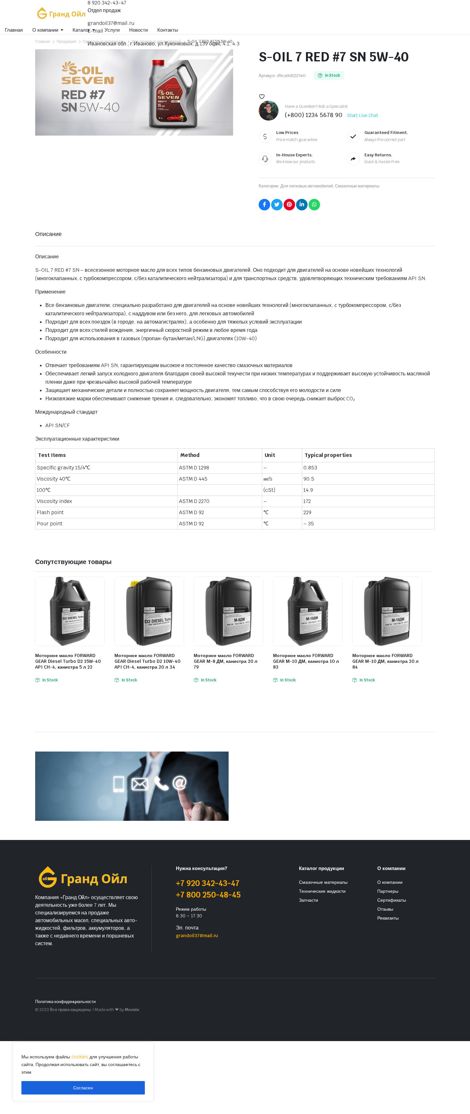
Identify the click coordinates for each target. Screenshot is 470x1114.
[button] (262, 96)
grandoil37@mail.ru (111, 23)
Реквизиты (388, 918)
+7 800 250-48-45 (208, 895)
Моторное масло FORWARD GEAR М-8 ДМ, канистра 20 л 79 (225, 661)
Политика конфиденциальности (65, 1001)
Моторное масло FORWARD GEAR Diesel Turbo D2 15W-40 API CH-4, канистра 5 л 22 (68, 661)
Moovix (132, 1009)
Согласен (83, 1088)
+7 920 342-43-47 (207, 883)
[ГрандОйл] (61, 13)
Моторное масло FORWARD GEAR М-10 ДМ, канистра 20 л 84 (385, 661)
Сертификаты (391, 900)
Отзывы (385, 909)
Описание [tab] (48, 234)
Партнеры (387, 891)
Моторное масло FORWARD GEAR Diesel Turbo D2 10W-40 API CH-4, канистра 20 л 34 (147, 661)
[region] (83, 1071)
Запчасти (308, 900)
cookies (79, 1057)
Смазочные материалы (357, 186)
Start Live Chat (363, 115)
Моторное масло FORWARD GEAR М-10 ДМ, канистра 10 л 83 (306, 661)
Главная (14, 30)
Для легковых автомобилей (306, 186)
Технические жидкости (322, 891)
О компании (390, 882)
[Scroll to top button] (456, 1100)
